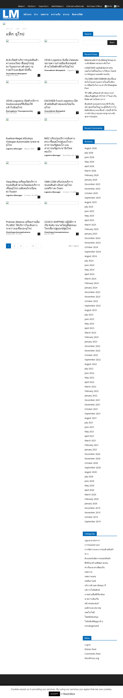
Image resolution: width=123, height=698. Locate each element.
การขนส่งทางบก (92, 544)
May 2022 (89, 377)
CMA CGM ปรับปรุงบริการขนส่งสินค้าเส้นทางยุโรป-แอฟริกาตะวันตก (58, 185)
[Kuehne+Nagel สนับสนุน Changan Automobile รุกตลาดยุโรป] (23, 126)
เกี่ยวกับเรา (32, 6)
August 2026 (91, 148)
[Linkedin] (15, 2)
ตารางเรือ (55, 14)
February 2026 (92, 175)
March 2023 (90, 332)
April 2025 (89, 220)
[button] (116, 14)
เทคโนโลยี (89, 612)
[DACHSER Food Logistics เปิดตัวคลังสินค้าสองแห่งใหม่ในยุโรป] (61, 88)
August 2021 (91, 418)
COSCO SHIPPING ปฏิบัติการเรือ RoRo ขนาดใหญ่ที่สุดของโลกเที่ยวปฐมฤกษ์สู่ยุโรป (60, 225)
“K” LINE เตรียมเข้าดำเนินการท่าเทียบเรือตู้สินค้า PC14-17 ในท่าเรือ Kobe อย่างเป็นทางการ (101, 96)
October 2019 (91, 517)
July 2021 (89, 422)
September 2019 (93, 521)
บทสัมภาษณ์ (90, 580)
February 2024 (92, 283)
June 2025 (89, 211)
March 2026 (90, 170)
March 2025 (90, 224)
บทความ (44, 14)
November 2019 (92, 512)
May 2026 (89, 161)
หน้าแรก (27, 14)
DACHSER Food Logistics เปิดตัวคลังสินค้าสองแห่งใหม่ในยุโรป (61, 104)
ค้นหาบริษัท (77, 14)
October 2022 (91, 355)
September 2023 (93, 305)
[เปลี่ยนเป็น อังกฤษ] (109, 6)
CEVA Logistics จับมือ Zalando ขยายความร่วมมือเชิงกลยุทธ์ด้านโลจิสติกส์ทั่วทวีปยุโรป (61, 63)
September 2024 (93, 251)
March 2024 (90, 278)
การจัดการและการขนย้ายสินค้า (99, 549)
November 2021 (92, 404)
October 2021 (91, 409)
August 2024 (91, 256)
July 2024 (89, 260)
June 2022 (89, 373)
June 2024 (89, 265)
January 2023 (91, 341)
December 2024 (92, 238)
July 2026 (89, 152)
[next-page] (39, 245)
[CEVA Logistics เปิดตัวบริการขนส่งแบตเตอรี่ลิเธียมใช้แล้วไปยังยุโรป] (23, 88)
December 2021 (92, 400)
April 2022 (89, 382)
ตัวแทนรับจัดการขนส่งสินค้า (98, 558)
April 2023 (89, 328)
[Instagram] (10, 2)
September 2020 (93, 467)
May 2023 (89, 323)
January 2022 (91, 395)
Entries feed (90, 649)
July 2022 (89, 368)
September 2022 (93, 359)
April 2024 (89, 274)
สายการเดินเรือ (92, 598)
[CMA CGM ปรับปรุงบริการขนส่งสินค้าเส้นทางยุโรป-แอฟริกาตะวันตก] (61, 169)
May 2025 (89, 215)
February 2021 (92, 445)
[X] (20, 2)
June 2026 (89, 157)
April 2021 (89, 436)
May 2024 (89, 269)
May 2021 (89, 431)
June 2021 (89, 427)
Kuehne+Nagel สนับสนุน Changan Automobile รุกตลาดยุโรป (22, 141)
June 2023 (89, 319)
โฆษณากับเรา (44, 6)
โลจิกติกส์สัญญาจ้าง (94, 621)
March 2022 (90, 386)
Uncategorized (92, 625)
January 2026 (91, 179)
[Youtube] (25, 2)
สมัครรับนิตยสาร (57, 6)
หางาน (66, 14)
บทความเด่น (90, 576)
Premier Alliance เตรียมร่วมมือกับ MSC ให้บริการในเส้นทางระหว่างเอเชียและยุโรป (23, 225)
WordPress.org (92, 658)
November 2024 (92, 242)
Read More (69, 693)
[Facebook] (5, 2)
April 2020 (89, 490)
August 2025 (91, 202)
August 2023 (91, 310)
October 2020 (91, 463)
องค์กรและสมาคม (93, 607)
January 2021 (91, 449)
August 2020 (91, 472)
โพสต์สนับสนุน (91, 616)
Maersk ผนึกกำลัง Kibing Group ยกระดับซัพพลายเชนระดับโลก (100, 61)
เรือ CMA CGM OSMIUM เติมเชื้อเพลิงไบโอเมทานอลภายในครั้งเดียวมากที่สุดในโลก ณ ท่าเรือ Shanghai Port (101, 83)
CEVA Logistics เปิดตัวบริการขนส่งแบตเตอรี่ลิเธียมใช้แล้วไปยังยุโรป (22, 104)
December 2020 (92, 454)
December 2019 (92, 508)
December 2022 (92, 346)
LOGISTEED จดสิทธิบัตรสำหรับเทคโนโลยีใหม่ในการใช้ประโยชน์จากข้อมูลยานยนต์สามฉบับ (100, 71)
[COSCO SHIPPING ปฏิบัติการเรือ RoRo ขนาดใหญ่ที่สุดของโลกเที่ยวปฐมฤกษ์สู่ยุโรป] (61, 209)
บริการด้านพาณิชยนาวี (95, 585)
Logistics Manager (14, 149)
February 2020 (92, 499)
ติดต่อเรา (21, 6)
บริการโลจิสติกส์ (92, 589)
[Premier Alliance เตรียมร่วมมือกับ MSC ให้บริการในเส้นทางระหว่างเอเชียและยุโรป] (23, 209)
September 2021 (93, 413)
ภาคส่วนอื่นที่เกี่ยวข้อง (95, 594)
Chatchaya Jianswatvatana (18, 232)
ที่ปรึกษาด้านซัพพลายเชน (96, 562)
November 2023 (92, 296)
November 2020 (92, 458)
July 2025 (89, 206)
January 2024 (91, 287)
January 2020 (91, 503)
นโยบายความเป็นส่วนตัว (75, 6)
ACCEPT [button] (54, 694)
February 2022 (92, 391)
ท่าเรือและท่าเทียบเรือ (95, 567)
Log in (88, 644)
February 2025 (92, 229)
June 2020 (89, 481)
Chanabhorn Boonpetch (16, 73)
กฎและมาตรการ (92, 540)
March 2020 (90, 494)
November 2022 (92, 350)
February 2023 (92, 337)
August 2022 (91, 364)
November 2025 (92, 188)
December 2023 (92, 292)
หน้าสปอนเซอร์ (92, 603)
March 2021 (90, 440)
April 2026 (89, 166)
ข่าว (36, 14)
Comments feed (92, 653)
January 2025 (91, 233)
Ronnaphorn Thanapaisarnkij (19, 111)
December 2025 (92, 184)
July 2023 (89, 314)
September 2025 (93, 197)
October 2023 (91, 301)
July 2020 (89, 476)
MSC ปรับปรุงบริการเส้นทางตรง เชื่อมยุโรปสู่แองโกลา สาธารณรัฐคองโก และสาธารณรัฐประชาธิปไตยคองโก (59, 145)
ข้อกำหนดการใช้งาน (94, 6)
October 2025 (91, 193)
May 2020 (89, 485)
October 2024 (91, 247)
